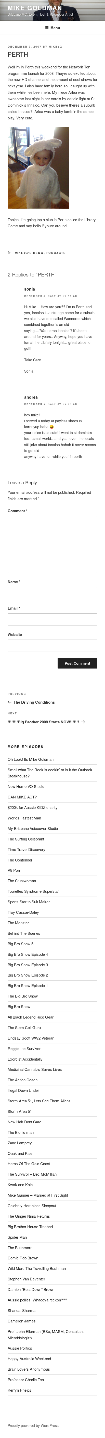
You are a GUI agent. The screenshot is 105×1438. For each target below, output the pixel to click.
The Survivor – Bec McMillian (32, 1174)
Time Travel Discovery (26, 849)
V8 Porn (14, 870)
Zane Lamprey (20, 1142)
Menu (55, 27)
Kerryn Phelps (19, 1390)
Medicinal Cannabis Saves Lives (35, 1069)
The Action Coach (22, 1079)
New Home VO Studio (26, 786)
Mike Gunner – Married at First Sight (38, 1195)
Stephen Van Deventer (26, 1278)
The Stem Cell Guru (24, 1027)
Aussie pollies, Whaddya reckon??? (37, 1299)
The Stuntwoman (22, 880)
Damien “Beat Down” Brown (31, 1289)
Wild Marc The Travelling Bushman (37, 1268)
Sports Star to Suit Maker (29, 901)
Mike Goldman (35, 7)
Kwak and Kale (20, 1184)
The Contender (20, 859)
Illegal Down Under (23, 1090)
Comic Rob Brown (23, 1257)
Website (15, 634)
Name (14, 581)
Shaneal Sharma (21, 1310)
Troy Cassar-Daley (23, 912)
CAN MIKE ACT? (22, 796)
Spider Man (17, 1237)
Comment (18, 510)
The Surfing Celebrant (26, 838)
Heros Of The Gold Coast (29, 1163)
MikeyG (55, 46)
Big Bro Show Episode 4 (28, 954)
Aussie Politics (20, 1348)
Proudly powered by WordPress (33, 1425)
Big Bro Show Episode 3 (28, 964)
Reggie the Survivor (24, 1048)
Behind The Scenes (24, 933)
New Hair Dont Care (24, 1121)
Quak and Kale (20, 1153)
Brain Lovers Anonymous (29, 1369)
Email (14, 608)
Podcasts (56, 253)
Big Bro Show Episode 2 (28, 975)
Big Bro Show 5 (20, 943)
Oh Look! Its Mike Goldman (31, 759)
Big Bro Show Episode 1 (28, 985)
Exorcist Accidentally (25, 1059)
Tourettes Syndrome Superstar (33, 891)
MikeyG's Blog (29, 253)
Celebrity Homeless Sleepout (32, 1205)
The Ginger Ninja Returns (29, 1216)
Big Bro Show (19, 1006)
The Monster (18, 922)
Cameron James (22, 1320)
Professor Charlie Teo (26, 1379)
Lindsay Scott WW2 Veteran (31, 1038)
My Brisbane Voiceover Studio (33, 828)
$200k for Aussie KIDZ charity (33, 807)
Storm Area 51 (20, 1111)
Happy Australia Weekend (29, 1358)
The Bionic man (21, 1132)
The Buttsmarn (20, 1247)
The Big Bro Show (23, 996)
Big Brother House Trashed (30, 1226)
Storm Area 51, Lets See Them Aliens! (40, 1100)
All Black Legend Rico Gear (31, 1017)
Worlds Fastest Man (24, 817)
